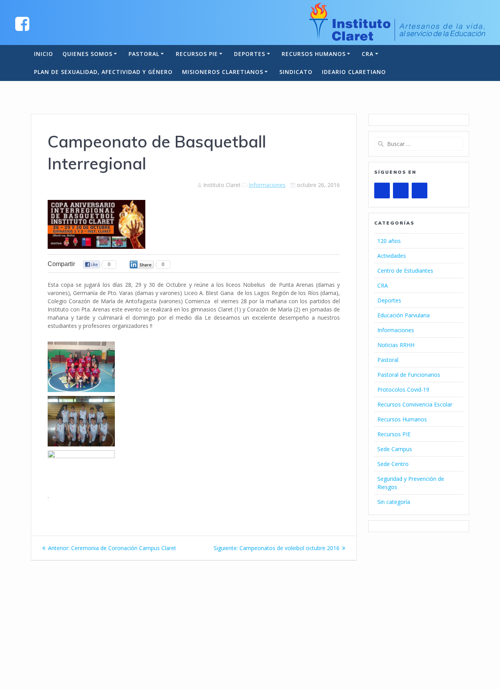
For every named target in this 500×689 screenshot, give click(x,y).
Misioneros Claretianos (222, 72)
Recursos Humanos (314, 54)
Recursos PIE (197, 54)
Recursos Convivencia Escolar (414, 404)
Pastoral (144, 54)
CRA (367, 54)
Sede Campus (394, 449)
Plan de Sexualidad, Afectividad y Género (103, 72)
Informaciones (267, 185)
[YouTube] (382, 190)
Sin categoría (393, 502)
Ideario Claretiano (354, 72)
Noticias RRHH (395, 345)
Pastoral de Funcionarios (408, 374)
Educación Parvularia (403, 315)
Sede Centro (393, 464)
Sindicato (295, 72)
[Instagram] (419, 190)
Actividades (391, 255)
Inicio (43, 54)
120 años (389, 241)
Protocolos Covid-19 (403, 389)
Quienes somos (87, 54)
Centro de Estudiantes (405, 270)
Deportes (249, 54)
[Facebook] (401, 190)
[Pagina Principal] (22, 23)
